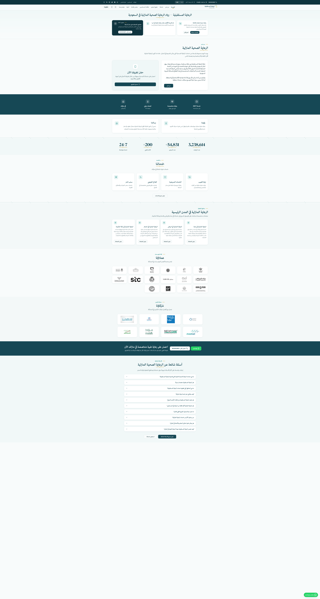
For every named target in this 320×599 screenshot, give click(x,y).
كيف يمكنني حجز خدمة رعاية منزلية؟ (185, 394)
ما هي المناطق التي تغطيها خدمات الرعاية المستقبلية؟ (180, 388)
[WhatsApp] (117, 2)
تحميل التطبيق (134, 84)
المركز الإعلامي (123, 2)
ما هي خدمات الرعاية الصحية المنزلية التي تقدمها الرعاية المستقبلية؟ (177, 376)
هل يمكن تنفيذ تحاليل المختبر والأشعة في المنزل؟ (182, 423)
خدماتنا (161, 7)
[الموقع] (104, 2)
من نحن (167, 7)
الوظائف (134, 2)
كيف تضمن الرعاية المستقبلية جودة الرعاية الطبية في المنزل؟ (179, 429)
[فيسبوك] (115, 2)
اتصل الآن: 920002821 (125, 32)
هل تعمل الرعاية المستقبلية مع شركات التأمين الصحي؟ (180, 400)
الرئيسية (173, 7)
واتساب (195, 348)
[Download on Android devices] (111, 7)
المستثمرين (129, 2)
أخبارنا (128, 7)
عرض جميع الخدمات (160, 196)
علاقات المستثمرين (144, 7)
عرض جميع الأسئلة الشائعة (167, 436)
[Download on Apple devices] (115, 7)
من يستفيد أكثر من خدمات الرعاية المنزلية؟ (183, 417)
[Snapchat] (107, 2)
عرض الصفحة (191, 241)
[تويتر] (112, 2)
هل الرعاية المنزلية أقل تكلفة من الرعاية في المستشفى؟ (180, 406)
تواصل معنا (121, 7)
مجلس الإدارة (134, 7)
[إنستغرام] (109, 2)
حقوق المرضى (154, 7)
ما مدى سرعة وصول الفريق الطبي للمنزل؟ (184, 411)
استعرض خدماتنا (150, 436)
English (106, 7)
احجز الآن (186, 32)
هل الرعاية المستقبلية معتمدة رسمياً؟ (184, 382)
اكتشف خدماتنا (194, 32)
